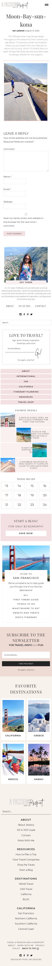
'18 (19, 495)
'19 (32, 495)
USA (26, 381)
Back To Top (29, 948)
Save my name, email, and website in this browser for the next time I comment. (23, 222)
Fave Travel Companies (26, 859)
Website (7, 201)
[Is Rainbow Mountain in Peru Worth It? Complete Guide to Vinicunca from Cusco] (8, 465)
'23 (32, 504)
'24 (44, 504)
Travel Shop (26, 402)
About (10, 306)
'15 (32, 486)
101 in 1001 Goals (26, 830)
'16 (44, 486)
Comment (9, 149)
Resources (26, 397)
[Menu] (46, 4)
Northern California (26, 918)
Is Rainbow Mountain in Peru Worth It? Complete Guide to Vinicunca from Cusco (33, 465)
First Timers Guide (26, 599)
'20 (44, 495)
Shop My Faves (26, 864)
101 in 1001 (24, 306)
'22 (19, 504)
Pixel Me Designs (31, 959)
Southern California (26, 923)
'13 (6, 486)
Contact (40, 306)
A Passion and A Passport (14, 4)
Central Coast (26, 929)
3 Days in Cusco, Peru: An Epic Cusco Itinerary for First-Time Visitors (33, 420)
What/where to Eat (26, 608)
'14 (19, 486)
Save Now (26, 533)
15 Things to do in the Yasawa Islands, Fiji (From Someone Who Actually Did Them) (33, 435)
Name (7, 176)
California (26, 387)
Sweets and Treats (26, 613)
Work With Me (26, 840)
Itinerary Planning (26, 392)
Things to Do (26, 604)
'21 (6, 504)
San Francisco (26, 913)
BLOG (26, 899)
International (26, 376)
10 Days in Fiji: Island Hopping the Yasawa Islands (34, 450)
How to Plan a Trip (26, 854)
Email (7, 189)
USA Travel (26, 889)
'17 (6, 495)
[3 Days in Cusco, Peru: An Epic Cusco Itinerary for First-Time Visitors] (8, 420)
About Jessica (26, 825)
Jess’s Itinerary (26, 617)
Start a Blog (26, 870)
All (26, 595)
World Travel (26, 884)
